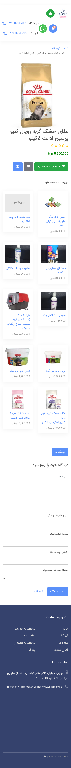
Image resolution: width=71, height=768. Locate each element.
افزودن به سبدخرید (49, 166)
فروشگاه (63, 635)
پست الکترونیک (58, 533)
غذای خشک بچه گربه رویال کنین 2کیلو (18, 415)
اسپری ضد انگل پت (54, 315)
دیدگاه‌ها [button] (60, 452)
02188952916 (17, 33)
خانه (65, 628)
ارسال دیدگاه (57, 591)
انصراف (38, 591)
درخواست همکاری (25, 642)
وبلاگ (32, 650)
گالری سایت (61, 650)
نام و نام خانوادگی (57, 515)
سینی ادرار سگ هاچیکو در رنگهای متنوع (56, 221)
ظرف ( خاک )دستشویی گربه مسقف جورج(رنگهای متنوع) (18, 321)
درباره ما (63, 642)
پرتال (45, 757)
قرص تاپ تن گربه (56, 371)
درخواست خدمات (25, 628)
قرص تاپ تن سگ (20, 371)
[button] (53, 28)
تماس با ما (29, 635)
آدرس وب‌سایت (59, 552)
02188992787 (16, 23)
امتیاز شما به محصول (55, 570)
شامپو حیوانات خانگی (18, 268)
